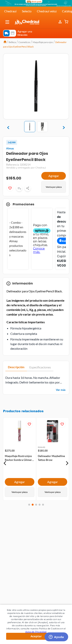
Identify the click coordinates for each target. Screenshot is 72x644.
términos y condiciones (45, 544)
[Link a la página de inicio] (5, 42)
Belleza (12, 42)
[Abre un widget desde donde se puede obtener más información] (56, 637)
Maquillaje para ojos (43, 42)
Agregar (53, 176)
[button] (7, 22)
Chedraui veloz (47, 11)
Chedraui (10, 11)
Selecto (26, 11)
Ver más (60, 389)
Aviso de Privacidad (35, 631)
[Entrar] (60, 22)
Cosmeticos (24, 42)
